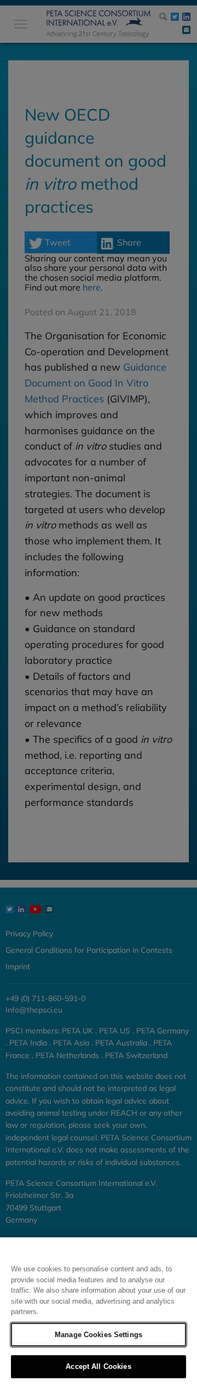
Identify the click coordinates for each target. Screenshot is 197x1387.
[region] (98, 1312)
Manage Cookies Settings (98, 1335)
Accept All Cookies (98, 1366)
